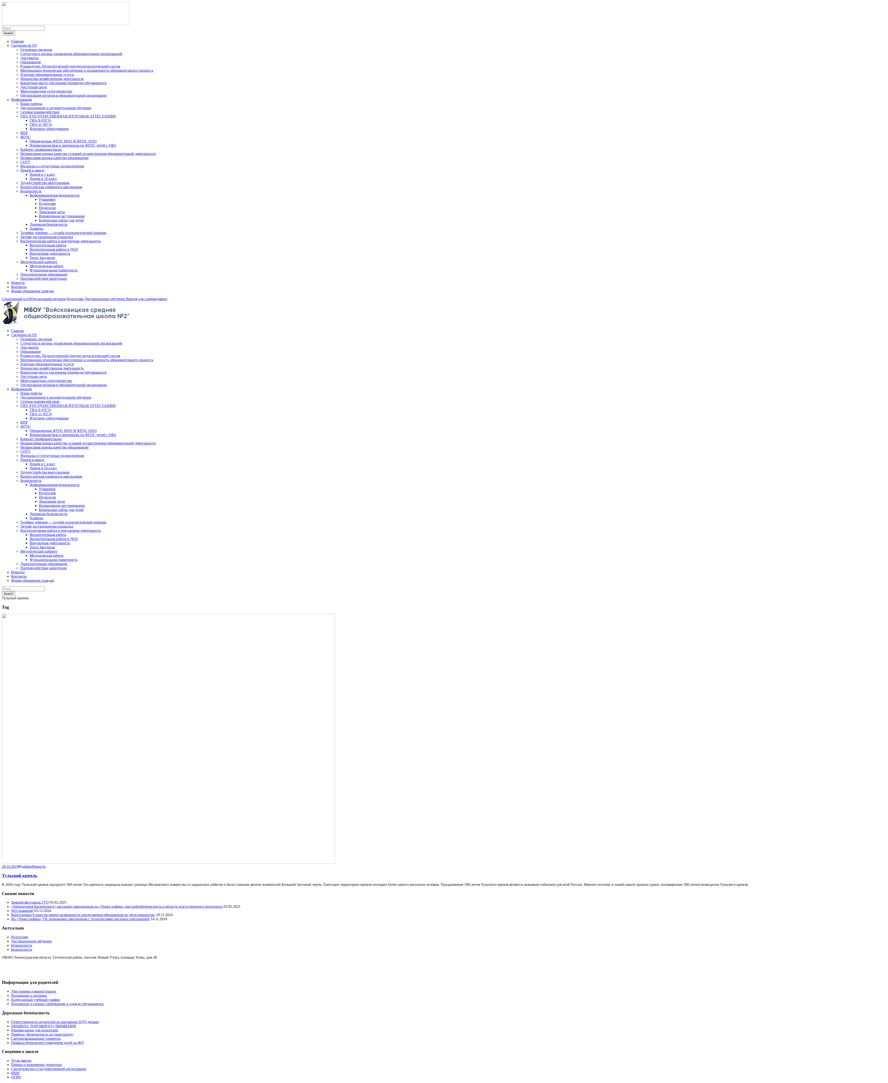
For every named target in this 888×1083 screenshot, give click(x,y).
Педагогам (47, 208)
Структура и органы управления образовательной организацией (71, 54)
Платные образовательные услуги (47, 75)
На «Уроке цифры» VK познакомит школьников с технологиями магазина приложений (80, 919)
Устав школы (21, 1060)
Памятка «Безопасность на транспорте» (42, 1034)
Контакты (19, 287)
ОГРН (16, 1077)
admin (27, 866)
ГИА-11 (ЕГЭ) (41, 124)
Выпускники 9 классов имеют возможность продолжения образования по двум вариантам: (83, 915)
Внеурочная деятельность (50, 253)
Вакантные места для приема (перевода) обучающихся (63, 83)
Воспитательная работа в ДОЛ (54, 249)
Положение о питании (29, 995)
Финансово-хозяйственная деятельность (52, 79)
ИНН (15, 1073)
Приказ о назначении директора (36, 1065)
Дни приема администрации (33, 991)
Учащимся (47, 199)
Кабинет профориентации (41, 149)
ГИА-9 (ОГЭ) (40, 120)
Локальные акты (52, 212)
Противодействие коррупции (43, 278)
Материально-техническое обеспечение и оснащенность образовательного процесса (86, 70)
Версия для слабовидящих (146, 299)
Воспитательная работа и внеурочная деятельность (60, 241)
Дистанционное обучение (105, 299)
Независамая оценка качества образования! (54, 158)
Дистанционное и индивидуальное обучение (55, 108)
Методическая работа (46, 266)
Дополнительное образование (44, 274)
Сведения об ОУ (24, 45)
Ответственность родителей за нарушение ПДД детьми (55, 1022)
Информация (21, 100)
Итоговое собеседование (49, 129)
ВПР (24, 133)
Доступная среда (33, 87)
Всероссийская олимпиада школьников (51, 187)
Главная (17, 41)
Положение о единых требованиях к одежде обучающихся (57, 1004)
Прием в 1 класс (42, 174)
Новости (18, 283)
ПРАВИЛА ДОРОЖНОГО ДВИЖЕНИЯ (43, 1026)
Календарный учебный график (35, 1000)
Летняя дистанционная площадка (46, 237)
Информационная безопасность (55, 195)
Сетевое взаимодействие (39, 112)
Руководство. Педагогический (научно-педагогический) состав (70, 66)
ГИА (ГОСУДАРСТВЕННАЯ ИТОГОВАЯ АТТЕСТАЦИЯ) (68, 116)
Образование (30, 62)
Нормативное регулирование (62, 216)
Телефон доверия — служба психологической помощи (63, 233)
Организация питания (48, 299)
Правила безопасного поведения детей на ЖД (47, 1043)
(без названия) (22, 911)
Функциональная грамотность (53, 270)
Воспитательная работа (48, 245)
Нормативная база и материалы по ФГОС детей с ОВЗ (73, 145)
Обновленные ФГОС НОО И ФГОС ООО (63, 141)
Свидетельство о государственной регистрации (48, 1069)
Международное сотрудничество (46, 91)
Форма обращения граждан (32, 291)
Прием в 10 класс (43, 179)
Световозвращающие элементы (36, 1038)
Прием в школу (32, 170)
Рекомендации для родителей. (35, 1030)
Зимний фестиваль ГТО (30, 902)
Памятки (36, 229)
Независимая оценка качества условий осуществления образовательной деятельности (88, 154)
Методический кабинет (38, 262)
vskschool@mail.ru (16, 973)
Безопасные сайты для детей (61, 220)
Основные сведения (36, 50)
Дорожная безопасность (48, 224)
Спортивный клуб (16, 299)
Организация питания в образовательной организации (63, 95)
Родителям (47, 204)
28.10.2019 (10, 866)
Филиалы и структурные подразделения (52, 166)
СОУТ (25, 162)
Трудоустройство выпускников (44, 183)
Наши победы (31, 104)
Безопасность (30, 191)
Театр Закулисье (42, 258)
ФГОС (25, 137)
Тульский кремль (19, 875)
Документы (29, 58)
